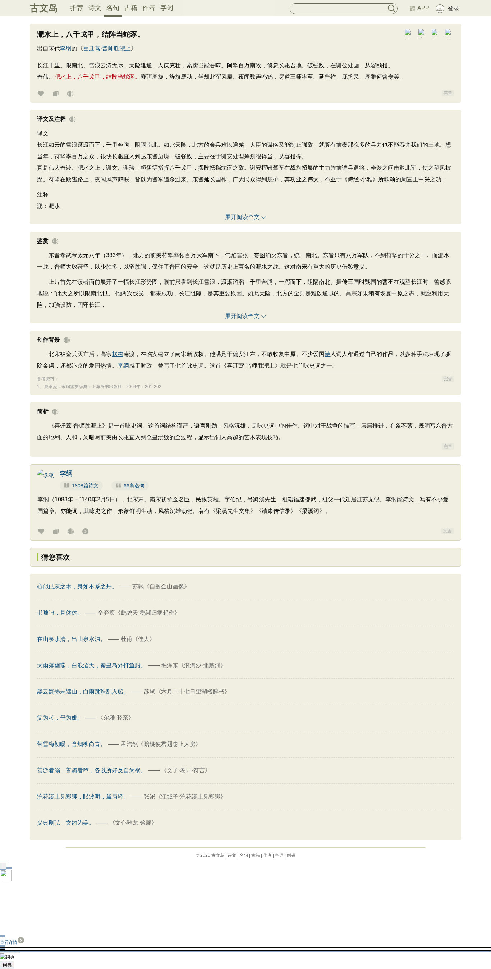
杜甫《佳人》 (138, 639)
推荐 (76, 8)
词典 (7, 965)
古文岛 (44, 8)
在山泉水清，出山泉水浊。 (71, 639)
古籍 (130, 8)
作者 (148, 8)
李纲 (66, 48)
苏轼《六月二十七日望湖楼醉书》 (187, 691)
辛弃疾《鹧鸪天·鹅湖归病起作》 (139, 613)
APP (423, 8)
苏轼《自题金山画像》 (161, 586)
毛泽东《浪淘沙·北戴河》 (193, 665)
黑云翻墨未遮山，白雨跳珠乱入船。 (83, 691)
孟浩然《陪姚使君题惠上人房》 (161, 744)
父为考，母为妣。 (60, 718)
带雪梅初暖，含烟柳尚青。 (71, 744)
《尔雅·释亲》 (116, 718)
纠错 (291, 855)
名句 (112, 8)
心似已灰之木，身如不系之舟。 (77, 586)
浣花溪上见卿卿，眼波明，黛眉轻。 (83, 796)
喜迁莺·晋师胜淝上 (107, 48)
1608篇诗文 (85, 485)
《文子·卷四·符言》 (186, 770)
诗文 (94, 8)
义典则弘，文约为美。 (66, 823)
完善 (448, 93)
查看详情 (8, 942)
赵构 (117, 354)
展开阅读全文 (242, 217)
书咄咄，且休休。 (60, 613)
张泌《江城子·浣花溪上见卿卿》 (185, 796)
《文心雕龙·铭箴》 (133, 823)
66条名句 (134, 485)
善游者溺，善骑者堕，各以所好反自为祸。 (91, 770)
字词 (166, 8)
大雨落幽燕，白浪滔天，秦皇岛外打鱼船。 (91, 665)
